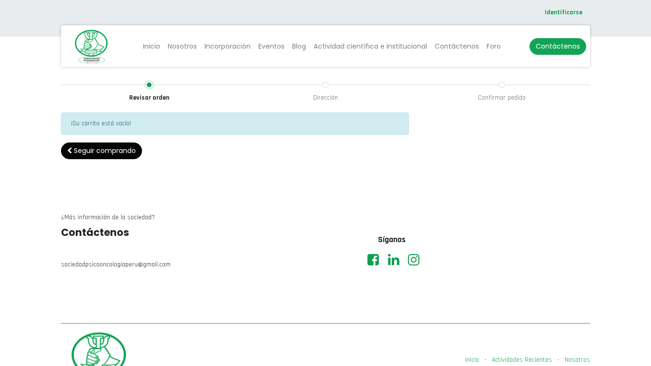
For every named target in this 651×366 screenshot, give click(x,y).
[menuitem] (151, 46)
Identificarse (563, 12)
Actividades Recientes (522, 360)
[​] (373, 259)
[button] (101, 150)
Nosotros (577, 360)
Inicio (472, 360)
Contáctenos (558, 46)
